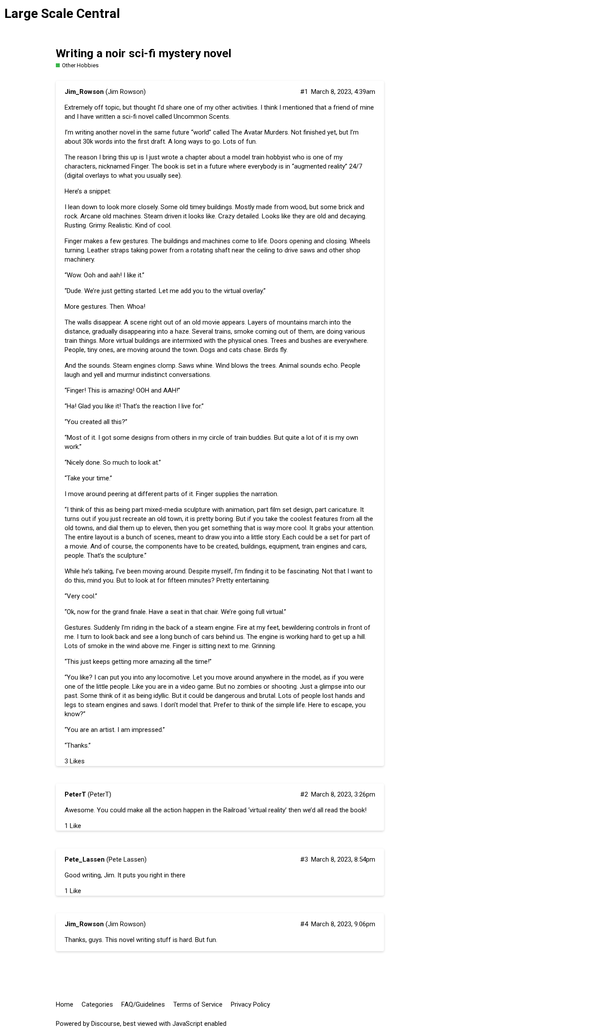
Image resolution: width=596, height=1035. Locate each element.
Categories (97, 1004)
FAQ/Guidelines (143, 1004)
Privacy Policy (250, 1004)
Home (64, 1004)
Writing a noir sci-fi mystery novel (143, 53)
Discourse (105, 1024)
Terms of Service (198, 1004)
